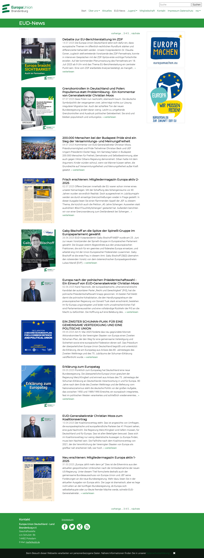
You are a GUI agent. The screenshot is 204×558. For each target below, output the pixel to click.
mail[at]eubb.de (33, 542)
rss (197, 10)
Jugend (131, 10)
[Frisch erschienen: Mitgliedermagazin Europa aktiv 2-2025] (39, 201)
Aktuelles (107, 10)
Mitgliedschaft (147, 10)
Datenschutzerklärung (158, 553)
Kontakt (161, 10)
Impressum (67, 519)
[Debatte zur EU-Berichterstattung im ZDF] (38, 60)
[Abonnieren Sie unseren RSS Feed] (87, 527)
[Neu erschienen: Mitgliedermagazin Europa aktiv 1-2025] (39, 479)
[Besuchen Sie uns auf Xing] (80, 527)
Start (83, 10)
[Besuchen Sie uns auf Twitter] (72, 527)
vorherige (116, 33)
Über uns (93, 10)
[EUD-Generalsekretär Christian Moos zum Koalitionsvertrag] (38, 426)
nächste (135, 33)
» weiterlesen (109, 117)
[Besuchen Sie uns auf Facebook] (65, 527)
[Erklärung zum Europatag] (38, 387)
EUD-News (119, 10)
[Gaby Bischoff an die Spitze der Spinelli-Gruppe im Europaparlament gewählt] (38, 251)
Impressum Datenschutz (180, 10)
